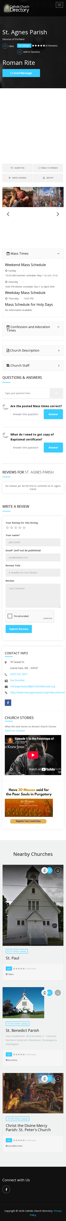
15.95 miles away (17, 1023)
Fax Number (17, 680)
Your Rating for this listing (22, 522)
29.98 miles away (17, 1118)
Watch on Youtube (15, 730)
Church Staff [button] (19, 365)
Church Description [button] (24, 350)
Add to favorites (31, 51)
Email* (23, 550)
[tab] (33, 254)
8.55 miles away (16, 951)
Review (10, 580)
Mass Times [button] (19, 253)
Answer (53, 414)
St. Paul (12, 958)
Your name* (13, 535)
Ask (56, 393)
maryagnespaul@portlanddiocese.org (32, 686)
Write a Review (19, 178)
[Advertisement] (33, 123)
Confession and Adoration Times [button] (28, 329)
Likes (11, 46)
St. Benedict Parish (22, 1030)
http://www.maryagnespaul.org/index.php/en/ (37, 692)
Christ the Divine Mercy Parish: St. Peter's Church (28, 1127)
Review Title (13, 565)
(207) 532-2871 (19, 674)
